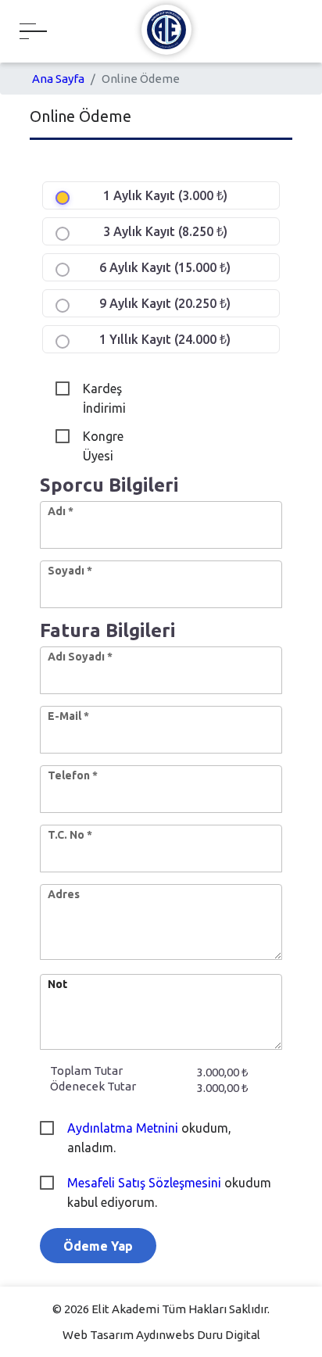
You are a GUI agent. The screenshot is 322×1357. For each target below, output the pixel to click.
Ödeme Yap (98, 1246)
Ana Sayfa (58, 78)
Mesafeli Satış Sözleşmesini (145, 1183)
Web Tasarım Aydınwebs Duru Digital (161, 1334)
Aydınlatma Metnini (124, 1128)
